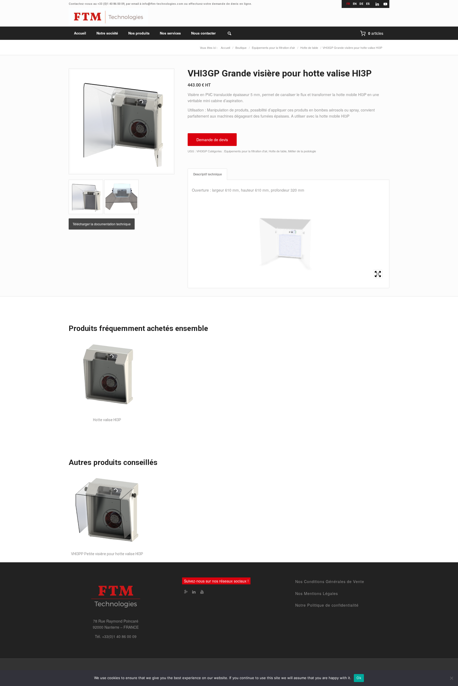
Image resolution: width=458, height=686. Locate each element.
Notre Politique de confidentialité (327, 605)
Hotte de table (278, 151)
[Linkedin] (194, 592)
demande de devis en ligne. (232, 4)
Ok (358, 678)
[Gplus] (186, 592)
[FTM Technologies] (108, 17)
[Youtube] (202, 592)
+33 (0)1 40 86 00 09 (111, 4)
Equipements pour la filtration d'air (245, 151)
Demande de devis (212, 139)
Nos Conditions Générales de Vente (329, 581)
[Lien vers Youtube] (385, 4)
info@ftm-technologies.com (162, 4)
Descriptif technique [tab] (207, 174)
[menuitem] (80, 33)
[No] (451, 678)
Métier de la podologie (302, 151)
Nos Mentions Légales (316, 593)
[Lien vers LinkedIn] (377, 4)
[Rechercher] (226, 33)
